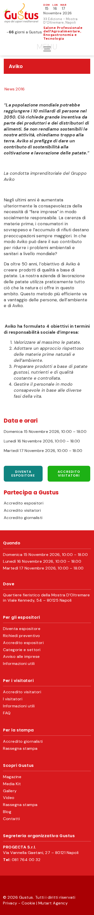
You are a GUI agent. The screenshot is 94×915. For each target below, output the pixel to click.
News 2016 (15, 89)
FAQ (7, 713)
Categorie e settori (22, 649)
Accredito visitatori (69, 473)
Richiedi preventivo (21, 635)
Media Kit (12, 783)
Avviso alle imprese (21, 656)
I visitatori (12, 699)
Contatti (11, 818)
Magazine (12, 776)
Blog (7, 811)
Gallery (10, 790)
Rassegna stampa (20, 748)
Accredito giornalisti (23, 517)
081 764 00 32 (26, 859)
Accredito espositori (23, 503)
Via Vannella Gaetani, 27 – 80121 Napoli (41, 852)
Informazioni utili (19, 663)
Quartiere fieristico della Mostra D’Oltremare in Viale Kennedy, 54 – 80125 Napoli (46, 598)
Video (9, 797)
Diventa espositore (23, 473)
